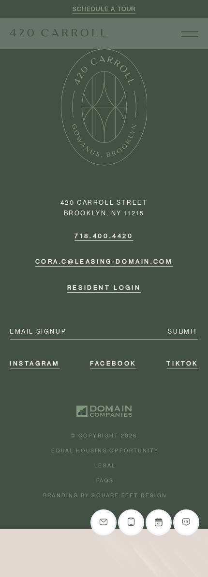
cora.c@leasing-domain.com (104, 261)
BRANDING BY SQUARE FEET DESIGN (105, 496)
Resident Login (104, 287)
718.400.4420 (103, 236)
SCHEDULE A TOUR (104, 9)
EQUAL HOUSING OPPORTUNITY (105, 451)
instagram (34, 363)
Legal (105, 466)
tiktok (182, 363)
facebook (113, 363)
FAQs (105, 481)
